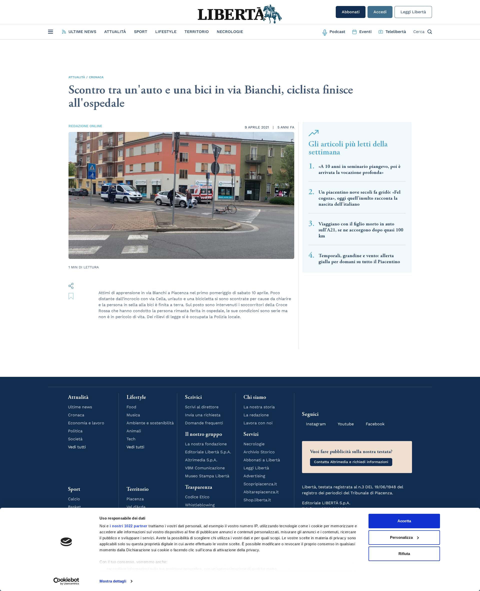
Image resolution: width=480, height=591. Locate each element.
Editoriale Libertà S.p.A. (208, 452)
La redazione (256, 415)
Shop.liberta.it (257, 500)
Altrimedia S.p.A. (201, 460)
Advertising (254, 476)
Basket (74, 507)
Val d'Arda (136, 507)
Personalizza (401, 537)
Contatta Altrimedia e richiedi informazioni (351, 462)
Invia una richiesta (202, 415)
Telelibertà (396, 31)
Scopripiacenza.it (260, 484)
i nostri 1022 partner (129, 526)
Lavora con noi (258, 423)
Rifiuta (404, 554)
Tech (131, 439)
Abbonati (351, 11)
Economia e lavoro (86, 423)
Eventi (365, 31)
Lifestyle (165, 31)
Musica (133, 415)
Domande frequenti (204, 423)
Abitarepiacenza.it (261, 492)
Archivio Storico (259, 452)
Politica (75, 431)
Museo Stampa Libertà (207, 476)
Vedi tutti (77, 447)
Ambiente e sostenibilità (150, 423)
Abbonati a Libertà (262, 460)
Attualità (115, 31)
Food (131, 407)
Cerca (418, 31)
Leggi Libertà (413, 11)
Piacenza (135, 499)
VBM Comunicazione (205, 468)
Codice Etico (197, 497)
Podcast (337, 31)
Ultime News (82, 31)
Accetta (404, 521)
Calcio (74, 499)
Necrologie (230, 31)
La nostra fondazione (206, 444)
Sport (140, 31)
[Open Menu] (50, 32)
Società (75, 439)
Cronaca (96, 77)
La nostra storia (259, 407)
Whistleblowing (200, 505)
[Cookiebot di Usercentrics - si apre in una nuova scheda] (66, 581)
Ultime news (80, 407)
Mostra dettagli (113, 581)
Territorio (196, 31)
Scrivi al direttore (201, 407)
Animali (133, 431)
